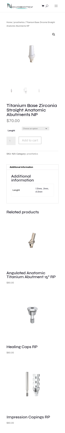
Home (9, 22)
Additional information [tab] (21, 167)
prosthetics (19, 22)
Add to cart (30, 140)
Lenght (11, 130)
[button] (53, 34)
